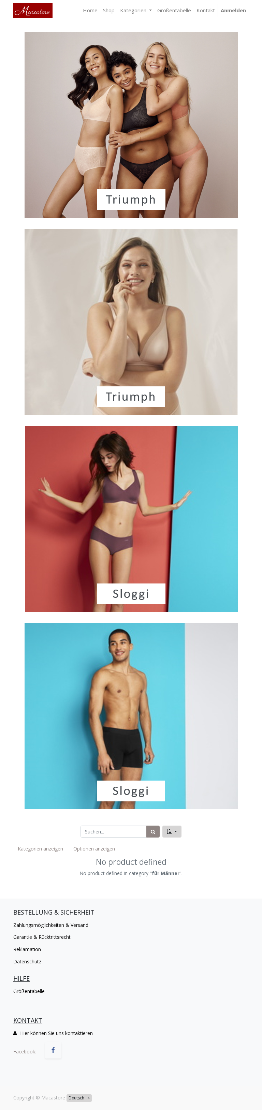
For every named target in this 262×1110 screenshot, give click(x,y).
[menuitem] (90, 10)
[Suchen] (153, 832)
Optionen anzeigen (94, 848)
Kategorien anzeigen (40, 848)
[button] (171, 832)
